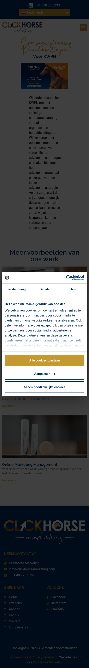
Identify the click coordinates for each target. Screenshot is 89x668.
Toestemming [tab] (16, 289)
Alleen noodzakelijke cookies (44, 387)
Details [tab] (45, 289)
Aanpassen (42, 373)
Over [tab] (73, 289)
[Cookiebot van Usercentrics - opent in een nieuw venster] (66, 277)
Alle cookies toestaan (44, 360)
